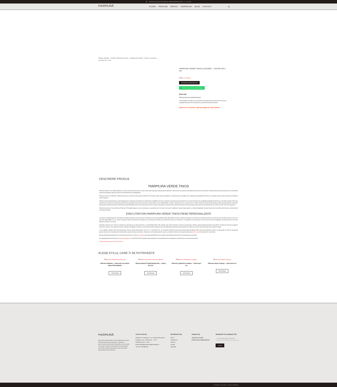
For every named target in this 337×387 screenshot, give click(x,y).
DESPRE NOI (186, 7)
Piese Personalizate (119, 58)
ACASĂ (152, 7)
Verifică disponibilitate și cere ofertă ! (111, 241)
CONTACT (207, 7)
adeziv (142, 235)
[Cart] (237, 6)
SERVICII (174, 7)
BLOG (197, 7)
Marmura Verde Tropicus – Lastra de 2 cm (222, 263)
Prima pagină (103, 58)
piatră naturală (196, 232)
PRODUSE (163, 7)
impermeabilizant (124, 238)
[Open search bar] (229, 6)
